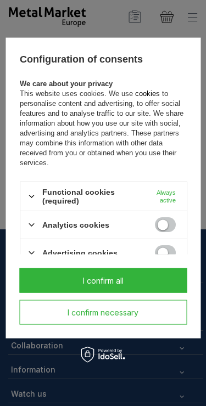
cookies (147, 93)
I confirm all (103, 280)
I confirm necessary (103, 312)
